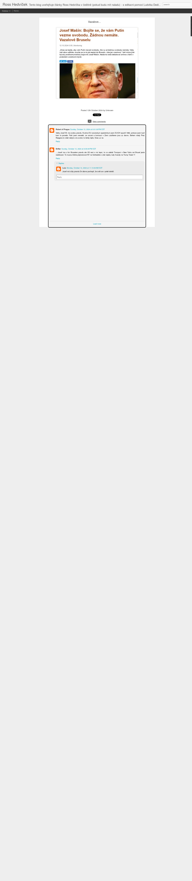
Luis (64, 167)
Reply (58, 141)
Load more (97, 223)
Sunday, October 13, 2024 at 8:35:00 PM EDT (78, 148)
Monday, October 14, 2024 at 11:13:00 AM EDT (84, 167)
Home (16, 10)
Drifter (58, 148)
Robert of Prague (62, 129)
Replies (61, 163)
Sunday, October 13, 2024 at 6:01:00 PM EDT (87, 129)
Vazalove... (94, 22)
